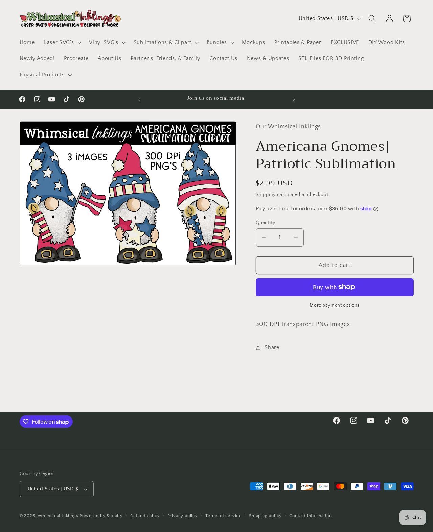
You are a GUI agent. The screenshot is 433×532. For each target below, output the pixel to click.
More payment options (335, 305)
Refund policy (145, 516)
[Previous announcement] (139, 99)
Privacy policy (182, 516)
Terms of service (223, 516)
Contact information (310, 516)
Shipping (266, 194)
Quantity (266, 222)
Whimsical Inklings (58, 516)
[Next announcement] (293, 99)
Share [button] (272, 347)
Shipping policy (265, 516)
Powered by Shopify (101, 516)
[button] (61, 42)
